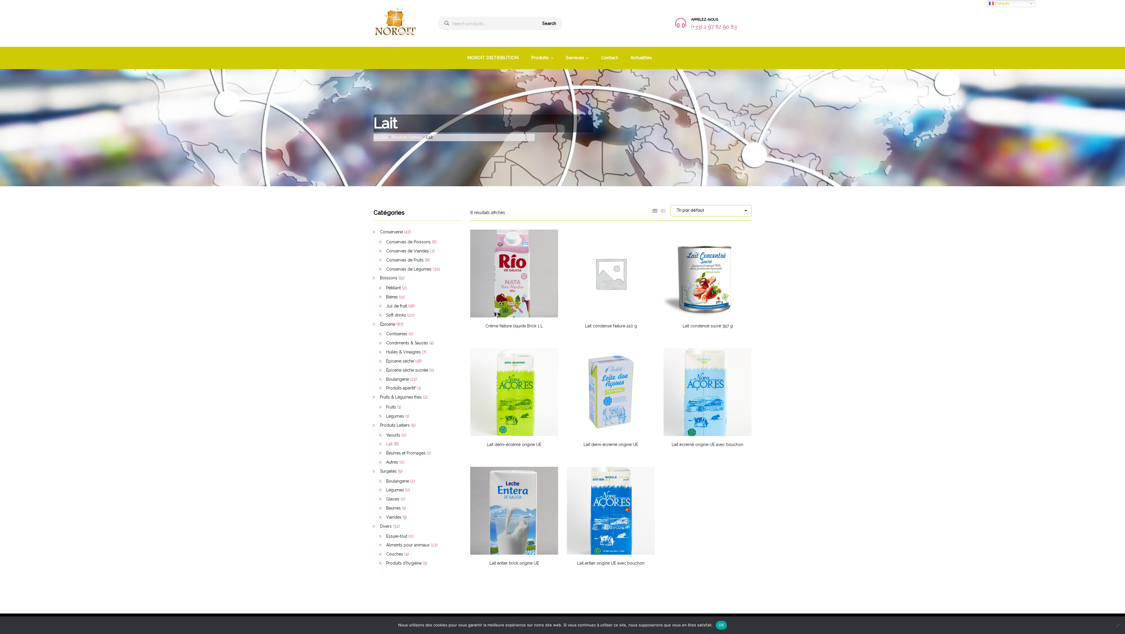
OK (721, 625)
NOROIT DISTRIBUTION (493, 57)
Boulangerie (397, 379)
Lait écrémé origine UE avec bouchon (707, 444)
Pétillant (393, 288)
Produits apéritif (400, 388)
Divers (386, 526)
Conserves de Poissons (408, 242)
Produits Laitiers (407, 137)
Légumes (395, 416)
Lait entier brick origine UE (514, 563)
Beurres (393, 508)
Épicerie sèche (400, 361)
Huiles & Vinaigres (403, 352)
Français (1002, 3)
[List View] (663, 210)
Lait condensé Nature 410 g (611, 326)
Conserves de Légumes (409, 269)
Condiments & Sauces (407, 343)
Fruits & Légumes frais (401, 397)
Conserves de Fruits (405, 260)
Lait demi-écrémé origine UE (514, 444)
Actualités (641, 57)
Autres (392, 462)
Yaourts (393, 435)
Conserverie (391, 232)
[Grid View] (654, 210)
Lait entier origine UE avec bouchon (611, 563)
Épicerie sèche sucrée (407, 370)
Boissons (388, 278)
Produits (540, 57)
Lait (389, 444)
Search (549, 23)
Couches (394, 554)
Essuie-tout (396, 536)
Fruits (391, 407)
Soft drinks (396, 315)
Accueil (381, 137)
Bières (392, 297)
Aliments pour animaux (407, 545)
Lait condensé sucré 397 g (708, 326)
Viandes (393, 517)
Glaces (392, 499)
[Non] (1118, 625)
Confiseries (396, 333)
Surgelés (388, 471)
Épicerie (387, 324)
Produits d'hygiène (404, 563)
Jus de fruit (396, 306)
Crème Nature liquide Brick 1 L (514, 326)
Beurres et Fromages (406, 453)
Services (575, 57)
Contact (609, 57)
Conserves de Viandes (407, 251)
